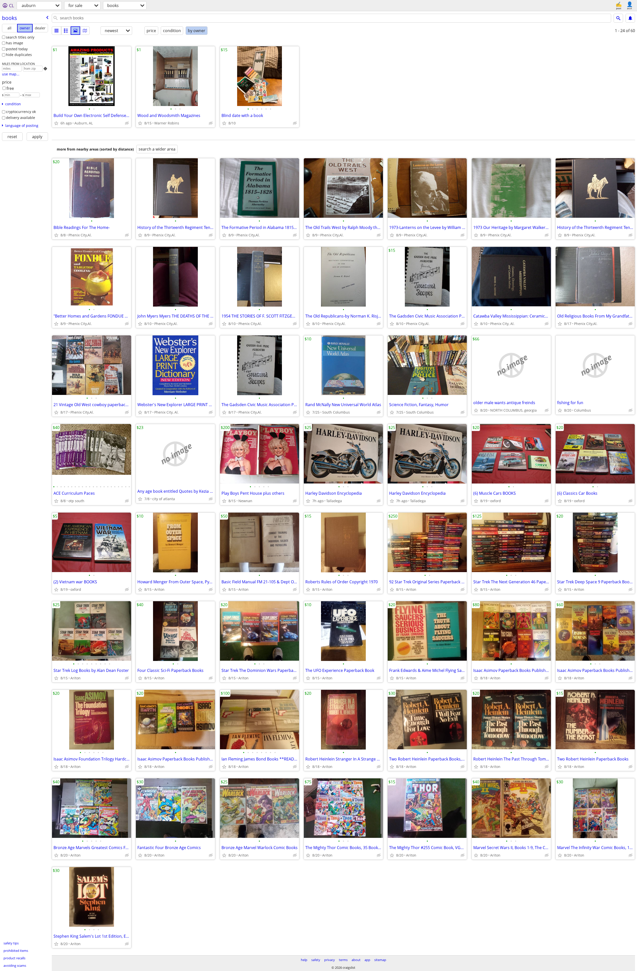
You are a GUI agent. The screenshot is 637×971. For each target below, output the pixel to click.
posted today (17, 49)
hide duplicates (19, 54)
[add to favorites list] (56, 123)
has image (14, 43)
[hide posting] (127, 123)
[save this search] (630, 18)
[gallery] (75, 30)
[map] (85, 30)
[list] (56, 30)
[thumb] (66, 30)
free (10, 88)
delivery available (20, 117)
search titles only (20, 37)
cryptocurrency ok (21, 111)
